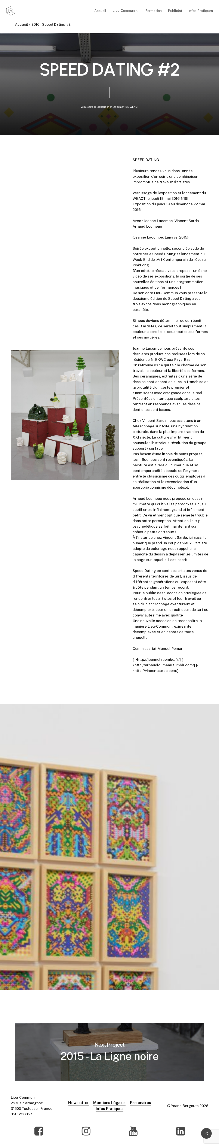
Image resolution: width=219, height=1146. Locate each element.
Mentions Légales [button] (109, 1102)
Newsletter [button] (78, 1102)
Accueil (21, 24)
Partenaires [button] (140, 1102)
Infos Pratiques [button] (109, 1108)
